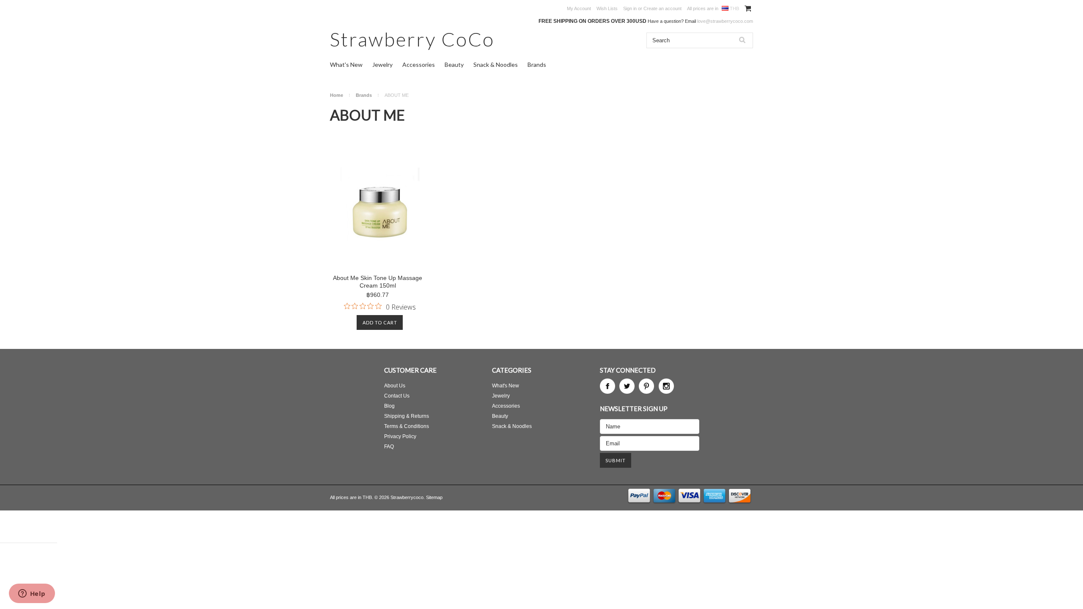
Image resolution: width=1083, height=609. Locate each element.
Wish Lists (607, 8)
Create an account (662, 8)
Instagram (666, 386)
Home (336, 95)
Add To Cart (380, 322)
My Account (579, 8)
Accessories (418, 64)
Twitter (627, 386)
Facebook (607, 386)
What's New (346, 64)
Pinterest (646, 386)
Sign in (630, 8)
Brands (537, 64)
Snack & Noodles (495, 64)
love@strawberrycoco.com (725, 21)
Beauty (454, 64)
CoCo (412, 39)
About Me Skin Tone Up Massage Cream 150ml (377, 281)
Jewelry (382, 64)
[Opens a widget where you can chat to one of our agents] (31, 594)
